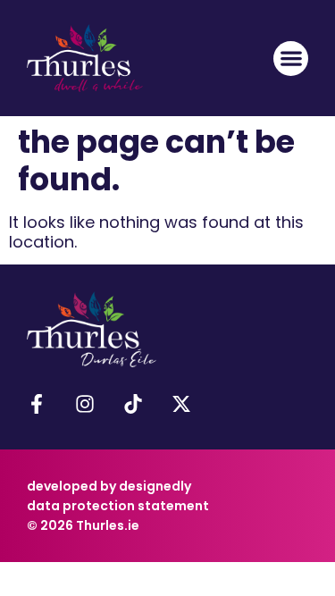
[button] (290, 58)
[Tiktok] (133, 404)
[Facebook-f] (36, 404)
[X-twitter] (181, 404)
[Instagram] (85, 404)
